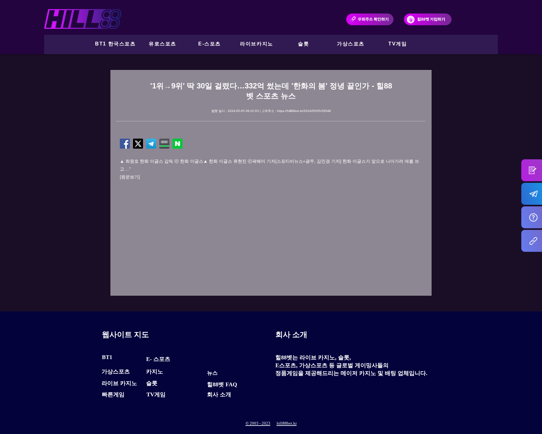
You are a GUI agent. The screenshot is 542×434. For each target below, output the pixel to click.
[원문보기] (130, 176)
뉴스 (212, 373)
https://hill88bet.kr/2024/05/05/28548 (304, 111)
